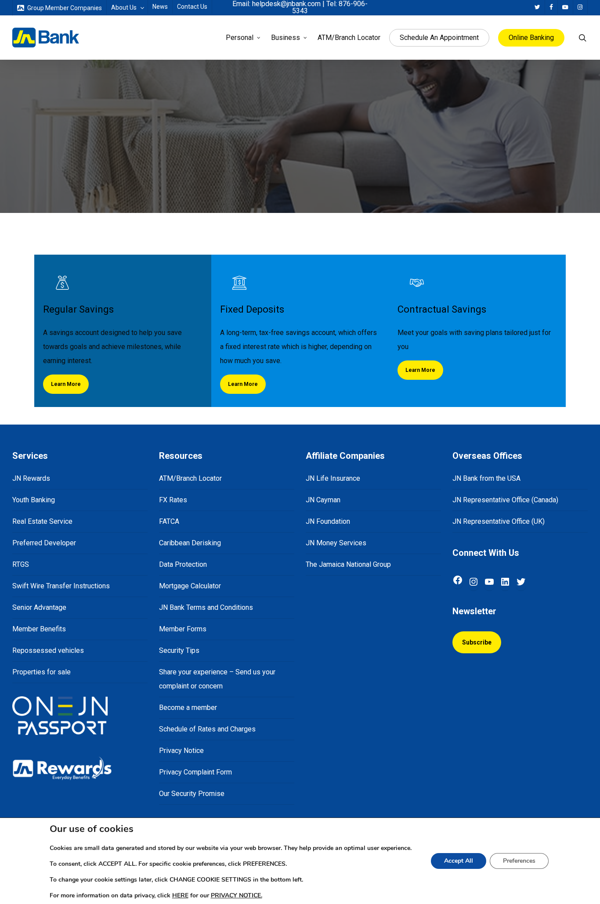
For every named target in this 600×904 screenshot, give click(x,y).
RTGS (20, 564)
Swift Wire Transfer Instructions (61, 586)
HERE (180, 895)
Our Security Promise (191, 793)
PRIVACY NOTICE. (236, 895)
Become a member (188, 707)
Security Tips (179, 650)
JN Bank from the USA (486, 478)
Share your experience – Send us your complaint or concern (217, 679)
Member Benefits (39, 629)
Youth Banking (33, 500)
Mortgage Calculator (190, 586)
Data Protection (183, 564)
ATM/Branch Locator (190, 478)
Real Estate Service (42, 521)
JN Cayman (323, 500)
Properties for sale (41, 672)
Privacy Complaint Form (195, 772)
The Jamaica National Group (348, 564)
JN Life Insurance (333, 478)
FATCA (169, 521)
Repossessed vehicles (48, 650)
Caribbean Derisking (190, 543)
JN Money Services (336, 543)
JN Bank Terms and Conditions (206, 607)
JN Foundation (328, 521)
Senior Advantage (39, 607)
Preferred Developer (44, 543)
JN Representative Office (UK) (498, 521)
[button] (66, 384)
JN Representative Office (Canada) (505, 500)
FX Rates (173, 500)
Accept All (458, 861)
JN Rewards (31, 478)
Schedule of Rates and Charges (207, 729)
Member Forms (182, 629)
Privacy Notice (181, 750)
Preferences (519, 861)
